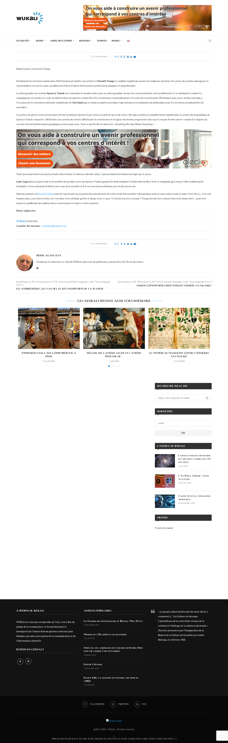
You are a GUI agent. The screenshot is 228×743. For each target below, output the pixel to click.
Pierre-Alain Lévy (48, 255)
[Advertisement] (183, 562)
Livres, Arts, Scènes (61, 40)
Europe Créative (93, 664)
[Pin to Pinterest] (128, 56)
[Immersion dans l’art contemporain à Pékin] (49, 328)
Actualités (22, 40)
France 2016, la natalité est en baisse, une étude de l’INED (111, 679)
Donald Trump (45, 193)
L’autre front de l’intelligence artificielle (194, 498)
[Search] (210, 41)
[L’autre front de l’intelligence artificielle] (165, 501)
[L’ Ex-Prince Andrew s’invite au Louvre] (165, 481)
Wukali (116, 40)
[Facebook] (20, 661)
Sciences (102, 40)
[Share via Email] (135, 56)
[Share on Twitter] (124, 56)
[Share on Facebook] (121, 56)
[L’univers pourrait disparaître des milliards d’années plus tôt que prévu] (165, 460)
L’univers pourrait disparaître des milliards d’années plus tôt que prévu (194, 458)
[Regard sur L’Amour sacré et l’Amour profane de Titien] (114, 328)
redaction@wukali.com (54, 225)
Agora (39, 40)
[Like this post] (118, 56)
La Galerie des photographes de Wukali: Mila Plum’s (113, 621)
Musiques (84, 40)
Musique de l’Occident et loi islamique (105, 634)
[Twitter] (28, 661)
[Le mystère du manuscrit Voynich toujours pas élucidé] (179, 328)
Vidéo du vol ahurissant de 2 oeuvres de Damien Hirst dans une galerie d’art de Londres (113, 649)
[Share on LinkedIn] (131, 56)
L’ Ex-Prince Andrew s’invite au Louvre (193, 477)
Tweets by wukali (164, 527)
